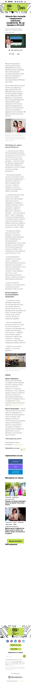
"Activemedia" (20, 681)
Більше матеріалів (15, 541)
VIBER (15, 467)
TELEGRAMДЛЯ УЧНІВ (15, 472)
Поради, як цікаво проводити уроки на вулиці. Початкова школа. (15, 502)
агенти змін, (9, 522)
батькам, (14, 28)
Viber (24, 450)
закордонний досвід (17, 30)
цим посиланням (16, 405)
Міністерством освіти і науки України (15, 663)
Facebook (23, 448)
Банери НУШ (14, 649)
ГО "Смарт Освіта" (18, 661)
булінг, (15, 522)
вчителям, (19, 28)
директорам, (9, 30)
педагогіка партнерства (12, 526)
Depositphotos (17, 444)
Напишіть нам (25, 1)
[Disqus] (15, 566)
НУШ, (15, 524)
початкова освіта (10, 499)
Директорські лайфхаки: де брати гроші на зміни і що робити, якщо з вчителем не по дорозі (15, 530)
